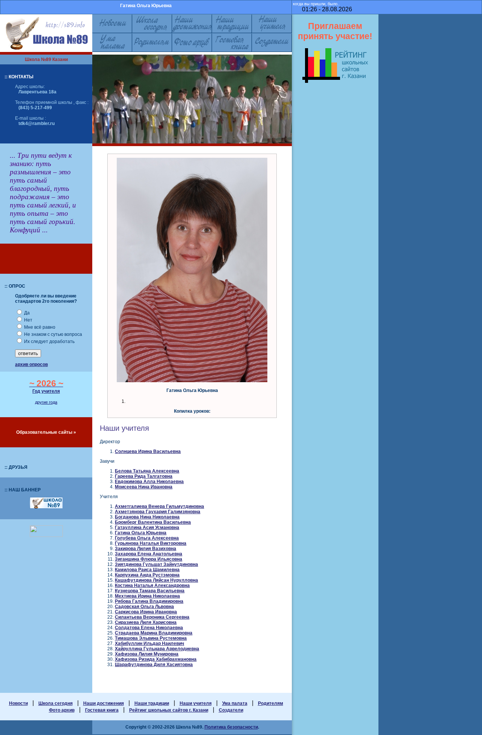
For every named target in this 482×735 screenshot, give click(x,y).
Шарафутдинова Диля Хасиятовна (154, 664)
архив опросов (31, 364)
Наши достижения (103, 703)
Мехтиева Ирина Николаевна (147, 596)
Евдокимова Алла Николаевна (149, 481)
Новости (18, 703)
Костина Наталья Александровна (152, 585)
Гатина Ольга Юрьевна (140, 532)
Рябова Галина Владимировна (149, 601)
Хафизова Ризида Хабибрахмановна (156, 659)
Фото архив (62, 710)
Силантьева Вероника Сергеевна (152, 617)
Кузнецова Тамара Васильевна (150, 590)
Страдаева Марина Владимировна (153, 633)
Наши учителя (196, 703)
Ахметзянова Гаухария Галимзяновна (157, 511)
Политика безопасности (231, 727)
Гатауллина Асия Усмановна (147, 527)
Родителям (270, 703)
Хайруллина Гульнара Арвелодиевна (157, 648)
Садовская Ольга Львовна (144, 606)
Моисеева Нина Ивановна (143, 486)
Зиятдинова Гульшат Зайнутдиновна (156, 564)
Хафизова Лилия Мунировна (146, 654)
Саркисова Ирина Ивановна (146, 612)
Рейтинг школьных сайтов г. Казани (168, 710)
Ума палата (234, 703)
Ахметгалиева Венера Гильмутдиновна (159, 506)
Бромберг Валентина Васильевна (153, 522)
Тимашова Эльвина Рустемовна (151, 638)
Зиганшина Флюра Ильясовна (148, 559)
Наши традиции (151, 703)
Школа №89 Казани (46, 59)
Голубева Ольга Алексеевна (147, 538)
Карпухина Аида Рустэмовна (147, 575)
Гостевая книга (102, 710)
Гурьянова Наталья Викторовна (150, 543)
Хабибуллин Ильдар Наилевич (149, 643)
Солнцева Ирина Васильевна (148, 451)
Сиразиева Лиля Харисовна (146, 622)
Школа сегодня (55, 703)
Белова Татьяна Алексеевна (147, 471)
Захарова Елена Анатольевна (148, 554)
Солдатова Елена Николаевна (149, 627)
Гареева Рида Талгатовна (143, 476)
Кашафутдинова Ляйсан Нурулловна (156, 580)
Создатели (231, 710)
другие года (46, 402)
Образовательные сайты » (46, 432)
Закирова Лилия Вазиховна (145, 548)
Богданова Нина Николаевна (147, 517)
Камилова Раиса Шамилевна (147, 569)
